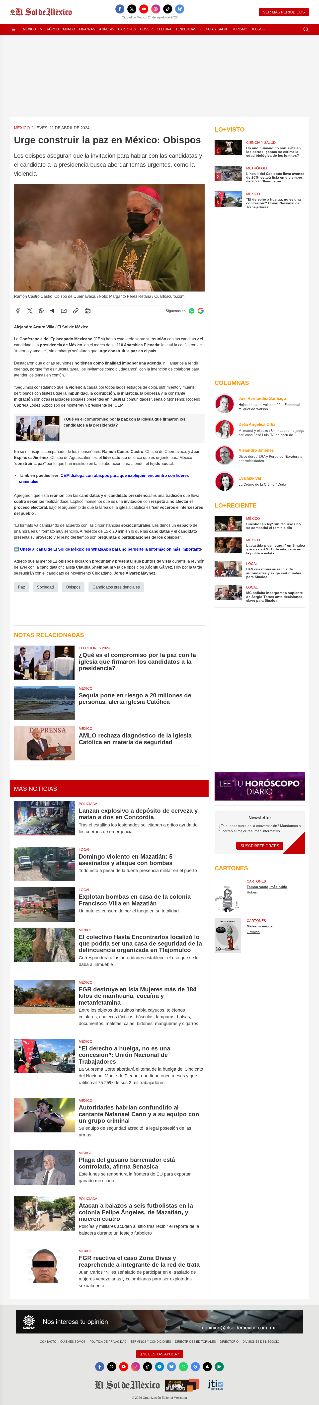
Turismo (239, 29)
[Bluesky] (179, 8)
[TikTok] (167, 8)
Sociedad (45, 587)
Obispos (73, 587)
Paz (21, 587)
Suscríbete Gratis (259, 846)
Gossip (146, 29)
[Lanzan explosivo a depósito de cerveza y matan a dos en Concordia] (44, 821)
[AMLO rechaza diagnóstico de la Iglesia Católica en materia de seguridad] (44, 743)
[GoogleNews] (195, 1366)
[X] (131, 8)
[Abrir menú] (13, 29)
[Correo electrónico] (64, 311)
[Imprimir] (88, 311)
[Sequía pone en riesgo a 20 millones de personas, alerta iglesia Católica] (44, 703)
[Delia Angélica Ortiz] (225, 429)
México (29, 29)
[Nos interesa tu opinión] (159, 1321)
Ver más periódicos (284, 12)
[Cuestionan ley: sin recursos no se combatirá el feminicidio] (228, 523)
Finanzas (87, 29)
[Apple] (207, 1366)
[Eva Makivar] (225, 481)
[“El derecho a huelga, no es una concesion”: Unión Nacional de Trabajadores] (44, 1065)
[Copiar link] (76, 311)
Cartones (127, 29)
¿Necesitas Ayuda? (159, 1354)
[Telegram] (52, 311)
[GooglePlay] (219, 1366)
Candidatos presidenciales (116, 587)
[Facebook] (119, 8)
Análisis (106, 29)
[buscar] (306, 29)
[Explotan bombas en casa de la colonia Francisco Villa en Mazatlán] (44, 904)
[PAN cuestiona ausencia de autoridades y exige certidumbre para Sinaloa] (228, 570)
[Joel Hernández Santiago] (225, 403)
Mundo (69, 29)
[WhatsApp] (41, 311)
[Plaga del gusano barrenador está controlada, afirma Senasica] (44, 1170)
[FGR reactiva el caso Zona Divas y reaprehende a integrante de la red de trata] (44, 1272)
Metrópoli (49, 29)
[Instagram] (155, 8)
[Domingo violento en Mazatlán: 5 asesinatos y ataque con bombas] (44, 864)
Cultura (164, 29)
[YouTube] (143, 8)
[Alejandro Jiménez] (225, 455)
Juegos (258, 29)
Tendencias (185, 29)
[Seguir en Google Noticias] (201, 311)
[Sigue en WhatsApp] (192, 311)
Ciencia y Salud (214, 29)
